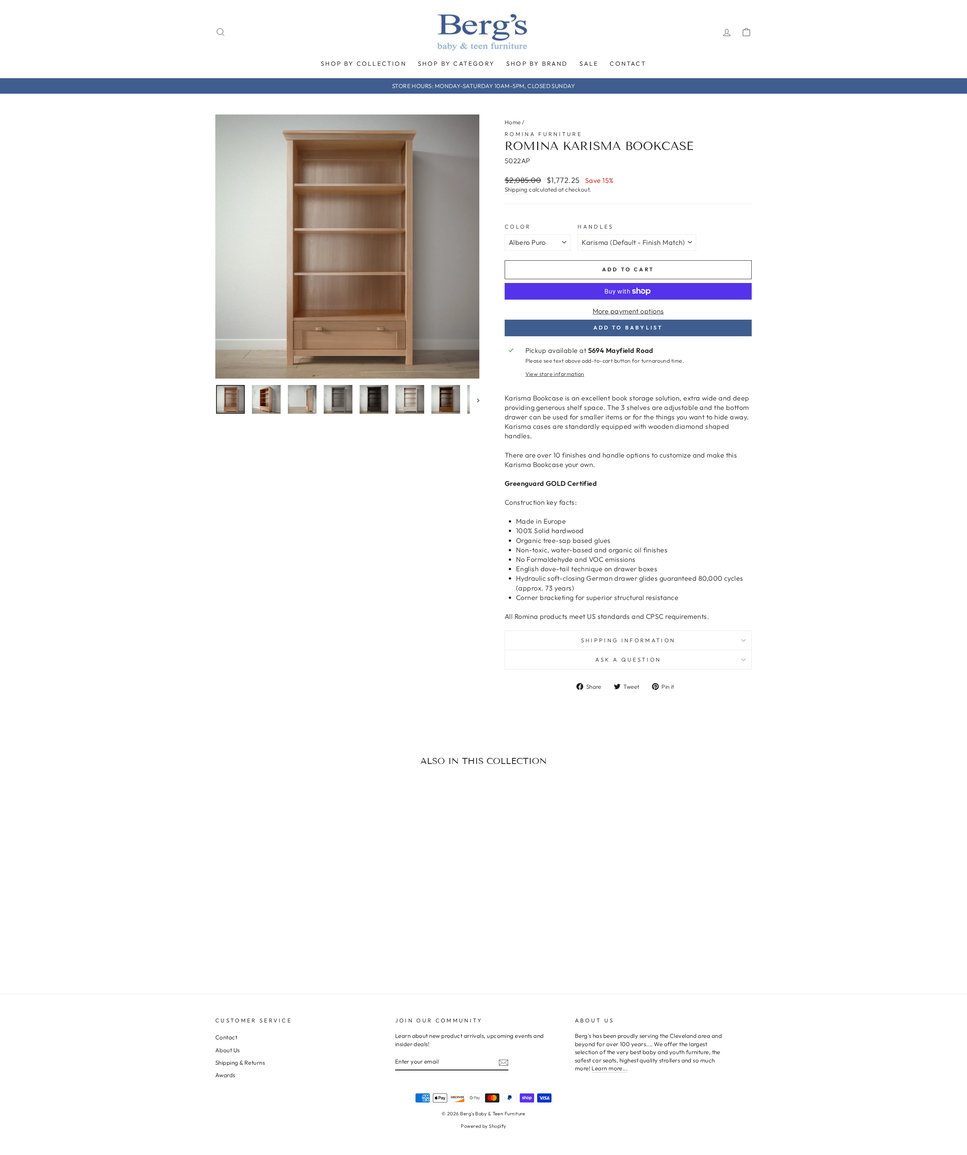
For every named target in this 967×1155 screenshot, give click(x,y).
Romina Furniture (543, 134)
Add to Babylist (628, 327)
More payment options (628, 311)
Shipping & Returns (240, 1062)
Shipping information (628, 640)
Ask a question (628, 659)
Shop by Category (456, 63)
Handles (595, 226)
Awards (225, 1075)
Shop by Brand (537, 63)
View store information (554, 374)
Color (518, 226)
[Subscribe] (503, 1062)
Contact (628, 63)
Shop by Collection (363, 63)
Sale (589, 63)
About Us (227, 1050)
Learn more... (609, 1068)
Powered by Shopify (483, 1126)
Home (513, 122)
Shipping (516, 189)
